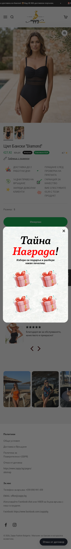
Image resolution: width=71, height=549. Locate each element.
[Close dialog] (63, 230)
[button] (21, 278)
